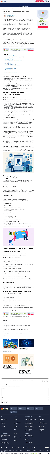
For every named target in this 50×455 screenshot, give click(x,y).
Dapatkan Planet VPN (39, 1)
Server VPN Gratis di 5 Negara (6, 435)
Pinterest (31, 447)
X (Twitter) (15, 447)
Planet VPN (31, 331)
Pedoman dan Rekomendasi (11, 4)
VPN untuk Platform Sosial (29, 423)
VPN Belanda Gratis (4, 439)
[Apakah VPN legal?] (10, 348)
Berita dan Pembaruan (23, 6)
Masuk (46, 1)
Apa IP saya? (27, 439)
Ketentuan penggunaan (43, 423)
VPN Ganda (3, 423)
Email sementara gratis (29, 442)
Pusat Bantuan (41, 430)
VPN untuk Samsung (17, 422)
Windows (15, 433)
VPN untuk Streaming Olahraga (30, 419)
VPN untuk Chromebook (18, 437)
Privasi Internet (21, 4)
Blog (40, 432)
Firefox (15, 427)
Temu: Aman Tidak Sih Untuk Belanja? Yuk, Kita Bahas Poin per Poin (7, 366)
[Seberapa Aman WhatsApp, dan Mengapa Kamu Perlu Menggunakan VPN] (26, 368)
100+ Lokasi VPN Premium (5, 443)
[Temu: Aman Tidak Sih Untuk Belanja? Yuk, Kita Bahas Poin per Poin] (10, 363)
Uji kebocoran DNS (28, 435)
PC (14, 432)
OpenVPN (15, 440)
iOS (14, 420)
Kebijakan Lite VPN (42, 427)
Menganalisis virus (28, 438)
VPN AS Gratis (3, 436)
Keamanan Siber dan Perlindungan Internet (35, 4)
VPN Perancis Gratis (4, 442)
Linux (15, 436)
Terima (40, 453)
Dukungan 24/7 (41, 429)
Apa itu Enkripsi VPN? (23, 348)
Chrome (15, 426)
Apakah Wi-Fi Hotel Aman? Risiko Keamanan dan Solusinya (12, 380)
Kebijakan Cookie (34, 453)
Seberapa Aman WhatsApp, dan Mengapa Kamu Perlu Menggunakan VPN (24, 371)
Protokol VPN (3, 426)
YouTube (20, 447)
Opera (15, 430)
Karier (40, 420)
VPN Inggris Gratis (4, 438)
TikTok (36, 447)
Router (15, 439)
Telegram (3, 447)
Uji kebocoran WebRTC (29, 436)
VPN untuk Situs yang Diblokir (30, 427)
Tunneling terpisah (4, 419)
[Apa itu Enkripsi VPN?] (26, 346)
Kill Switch (2, 422)
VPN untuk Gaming (28, 422)
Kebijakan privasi (42, 426)
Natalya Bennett (11, 15)
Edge (15, 429)
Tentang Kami (41, 419)
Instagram (26, 447)
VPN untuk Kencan (28, 429)
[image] (4, 408)
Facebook (9, 447)
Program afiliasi (41, 422)
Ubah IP (2, 420)
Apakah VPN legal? (6, 350)
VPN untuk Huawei (17, 423)
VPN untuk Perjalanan (29, 426)
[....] (3, 1)
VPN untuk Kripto (28, 430)
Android (15, 419)
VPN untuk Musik (28, 420)
